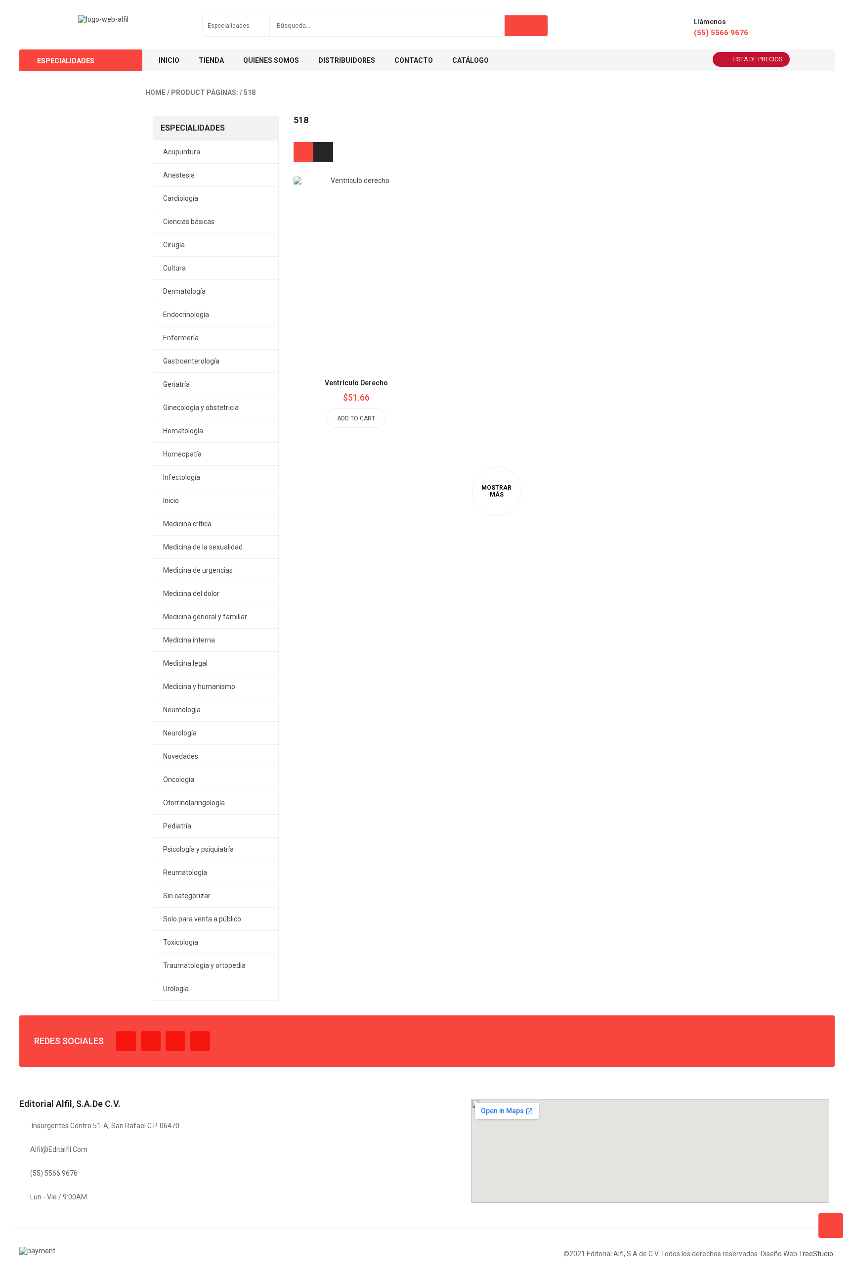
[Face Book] (126, 1041)
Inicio (171, 500)
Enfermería (181, 338)
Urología (176, 989)
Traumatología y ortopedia (204, 965)
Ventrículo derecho (356, 383)
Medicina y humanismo (199, 686)
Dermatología (184, 291)
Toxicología (180, 942)
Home (155, 92)
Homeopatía (182, 454)
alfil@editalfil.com (58, 1149)
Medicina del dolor (191, 593)
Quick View (378, 248)
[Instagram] (175, 1041)
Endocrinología (186, 315)
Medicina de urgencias (198, 570)
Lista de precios (757, 59)
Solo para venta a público (202, 919)
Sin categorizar (187, 896)
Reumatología (185, 872)
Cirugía (174, 245)
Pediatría (177, 826)
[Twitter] (151, 1041)
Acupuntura (181, 152)
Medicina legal (185, 663)
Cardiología (180, 198)
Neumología (182, 710)
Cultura (174, 268)
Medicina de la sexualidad (203, 547)
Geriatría (176, 384)
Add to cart (356, 418)
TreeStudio (816, 1254)
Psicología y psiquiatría (198, 849)
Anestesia (179, 175)
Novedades (180, 756)
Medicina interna (189, 640)
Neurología (180, 733)
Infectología (181, 477)
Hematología (183, 431)
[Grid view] (303, 152)
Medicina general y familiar (205, 617)
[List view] (323, 152)
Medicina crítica (187, 524)
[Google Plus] (200, 1041)
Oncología (178, 779)
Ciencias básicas (188, 222)
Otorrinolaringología (194, 803)
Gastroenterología (191, 361)
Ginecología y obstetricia (201, 407)
